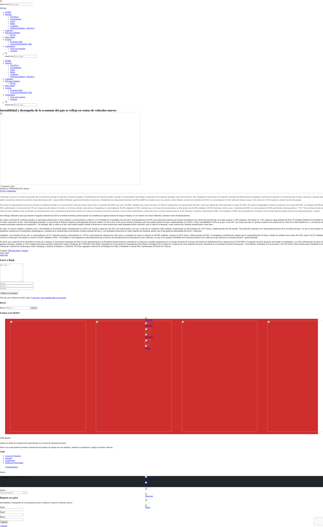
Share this (4, 255)
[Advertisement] (8, 55)
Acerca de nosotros (17, 48)
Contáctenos (10, 95)
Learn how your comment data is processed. (48, 298)
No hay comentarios (8, 191)
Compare (3, 526)
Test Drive (14, 17)
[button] (1, 2)
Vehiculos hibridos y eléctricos (22, 28)
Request (4, 522)
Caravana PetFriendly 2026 (21, 44)
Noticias (8, 14)
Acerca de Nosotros (13, 456)
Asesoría (13, 99)
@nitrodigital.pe (11, 467)
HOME (8, 12)
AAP (7, 253)
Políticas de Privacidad (14, 463)
